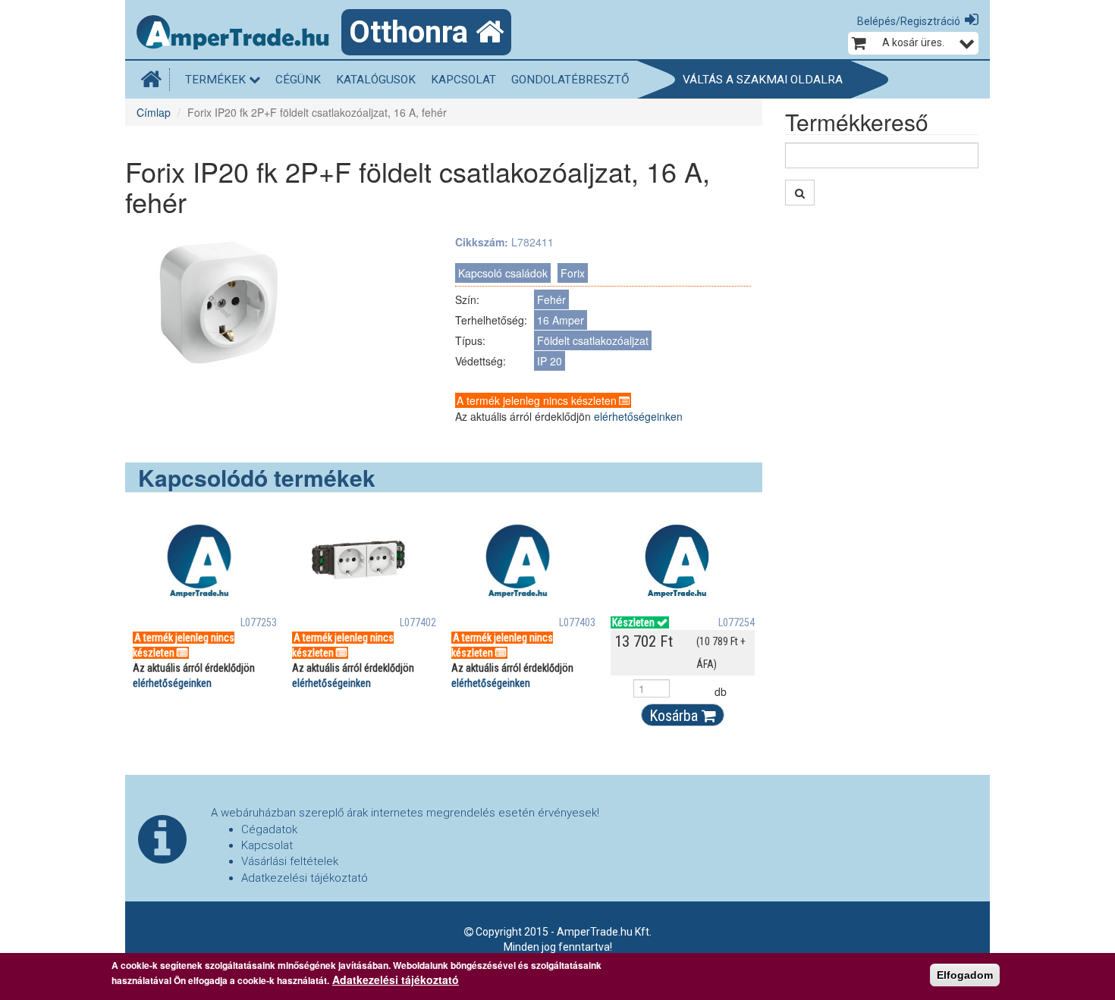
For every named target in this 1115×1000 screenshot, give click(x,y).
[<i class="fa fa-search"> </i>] (800, 192)
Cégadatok (269, 829)
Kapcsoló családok (503, 273)
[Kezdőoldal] (155, 80)
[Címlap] (239, 34)
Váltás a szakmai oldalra (763, 79)
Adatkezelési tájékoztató (304, 878)
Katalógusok (376, 79)
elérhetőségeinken (638, 416)
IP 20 (549, 360)
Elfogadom (965, 975)
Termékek (217, 79)
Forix (573, 273)
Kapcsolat (463, 79)
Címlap (154, 112)
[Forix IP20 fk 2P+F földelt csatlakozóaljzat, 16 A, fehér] (220, 307)
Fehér (551, 299)
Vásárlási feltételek (289, 861)
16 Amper (560, 320)
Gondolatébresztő (570, 79)
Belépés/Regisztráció (908, 21)
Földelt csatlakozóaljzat (593, 340)
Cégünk (298, 79)
